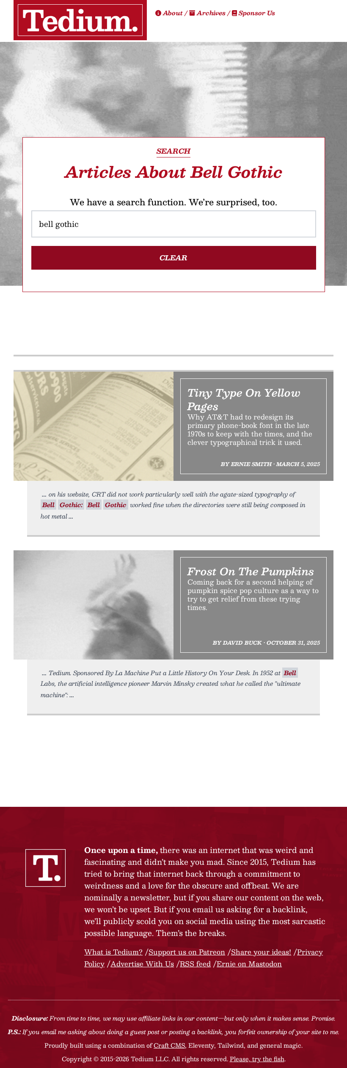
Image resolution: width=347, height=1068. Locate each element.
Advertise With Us (142, 963)
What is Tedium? (113, 952)
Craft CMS (169, 1045)
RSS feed (195, 963)
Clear (173, 257)
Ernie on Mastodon (249, 963)
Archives (211, 13)
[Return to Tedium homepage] (80, 20)
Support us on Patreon (187, 952)
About (173, 13)
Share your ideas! (261, 952)
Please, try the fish (257, 1059)
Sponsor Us (256, 13)
